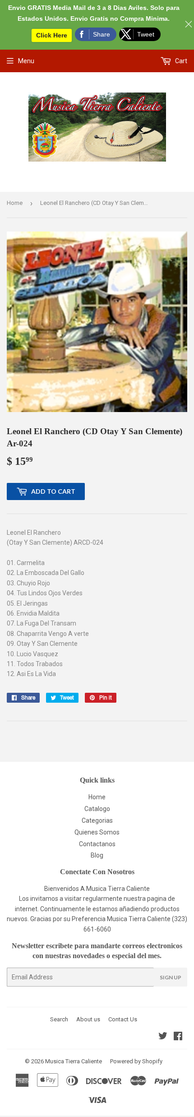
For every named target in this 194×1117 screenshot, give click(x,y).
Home (15, 202)
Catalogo (97, 808)
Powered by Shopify (136, 1061)
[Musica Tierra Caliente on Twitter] (162, 1037)
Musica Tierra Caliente (73, 1061)
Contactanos (97, 844)
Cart (180, 61)
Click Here (51, 35)
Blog (97, 855)
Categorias (97, 820)
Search (59, 1019)
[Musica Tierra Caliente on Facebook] (178, 1037)
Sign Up (170, 977)
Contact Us (122, 1019)
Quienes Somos (97, 832)
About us (88, 1019)
